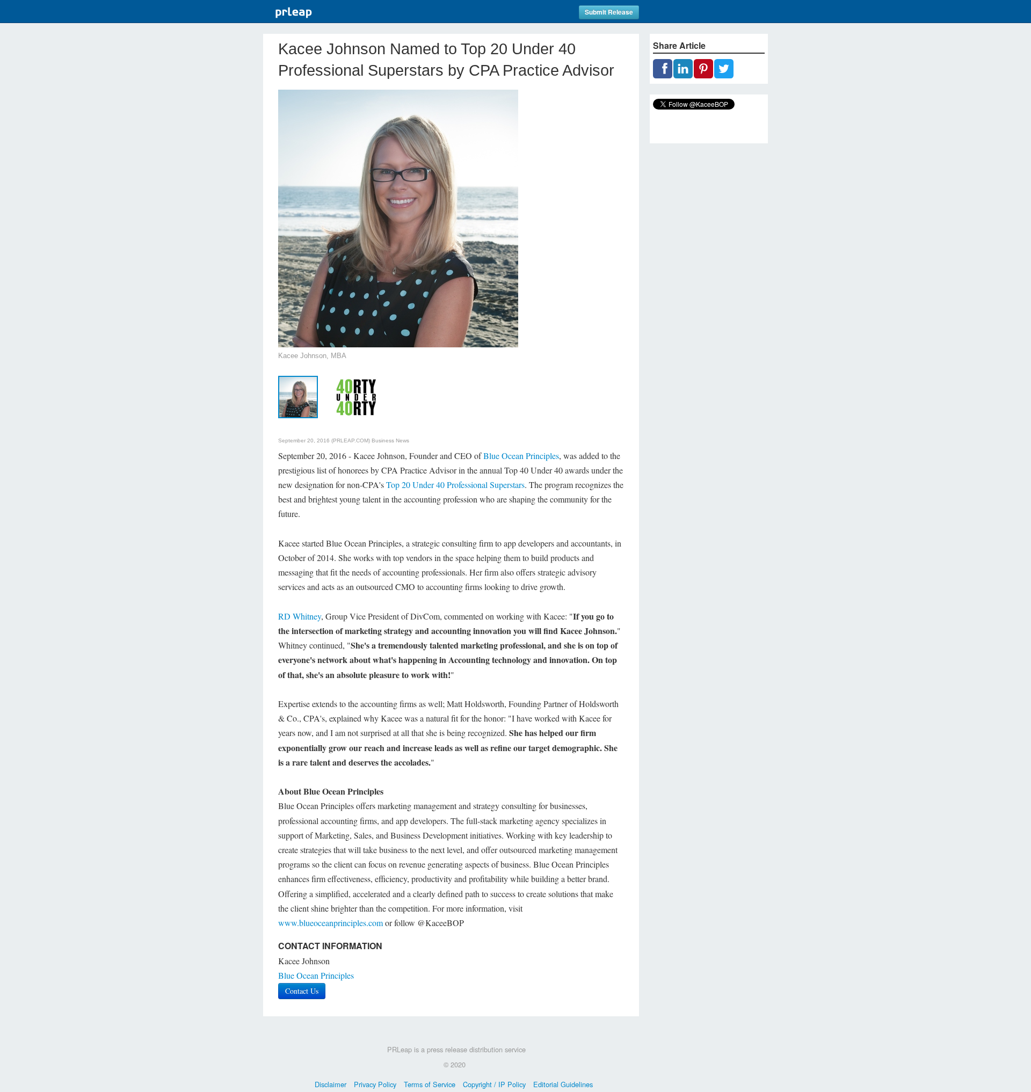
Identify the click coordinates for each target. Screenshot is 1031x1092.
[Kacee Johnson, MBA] (298, 395)
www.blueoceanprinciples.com (330, 922)
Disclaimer (330, 1084)
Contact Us (301, 991)
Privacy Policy (375, 1084)
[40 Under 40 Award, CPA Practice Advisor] (355, 395)
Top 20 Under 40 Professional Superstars (455, 484)
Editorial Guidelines (563, 1084)
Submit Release (609, 12)
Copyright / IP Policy (494, 1084)
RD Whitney (299, 616)
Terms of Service (429, 1084)
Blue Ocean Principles (521, 455)
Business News (390, 440)
